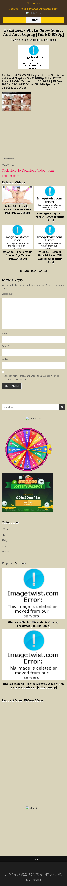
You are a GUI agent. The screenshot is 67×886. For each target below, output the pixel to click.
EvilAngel (40, 271)
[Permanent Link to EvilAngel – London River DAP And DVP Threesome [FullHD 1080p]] (49, 237)
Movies (5, 552)
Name (5, 334)
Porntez (33, 3)
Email (5, 346)
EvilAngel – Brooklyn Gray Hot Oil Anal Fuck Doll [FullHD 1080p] (17, 209)
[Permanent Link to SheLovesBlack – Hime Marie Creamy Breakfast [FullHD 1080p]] (33, 593)
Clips (44, 40)
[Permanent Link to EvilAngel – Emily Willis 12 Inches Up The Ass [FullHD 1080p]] (17, 237)
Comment (7, 294)
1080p (36, 40)
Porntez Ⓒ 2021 (33, 880)
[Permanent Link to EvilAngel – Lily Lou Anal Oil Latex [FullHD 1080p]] (49, 198)
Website (6, 359)
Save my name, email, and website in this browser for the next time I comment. (31, 377)
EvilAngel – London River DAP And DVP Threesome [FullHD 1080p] (49, 257)
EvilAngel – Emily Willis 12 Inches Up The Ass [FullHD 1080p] (17, 255)
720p (4, 540)
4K (3, 535)
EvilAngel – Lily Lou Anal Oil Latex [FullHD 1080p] (50, 217)
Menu (35, 20)
